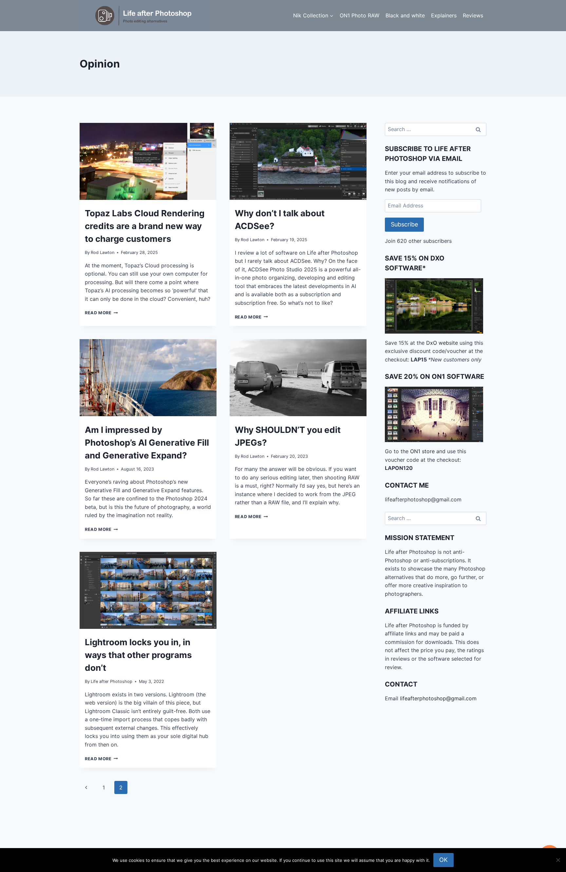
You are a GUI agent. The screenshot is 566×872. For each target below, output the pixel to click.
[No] (558, 860)
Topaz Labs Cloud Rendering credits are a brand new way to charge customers (144, 226)
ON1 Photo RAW (359, 15)
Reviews (473, 15)
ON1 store (422, 451)
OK (443, 859)
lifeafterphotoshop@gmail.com (438, 698)
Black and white (405, 15)
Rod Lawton (102, 252)
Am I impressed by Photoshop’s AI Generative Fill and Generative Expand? (147, 442)
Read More (101, 312)
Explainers (444, 15)
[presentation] (148, 161)
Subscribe (404, 224)
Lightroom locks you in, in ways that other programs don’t (138, 655)
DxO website (442, 342)
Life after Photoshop (111, 681)
